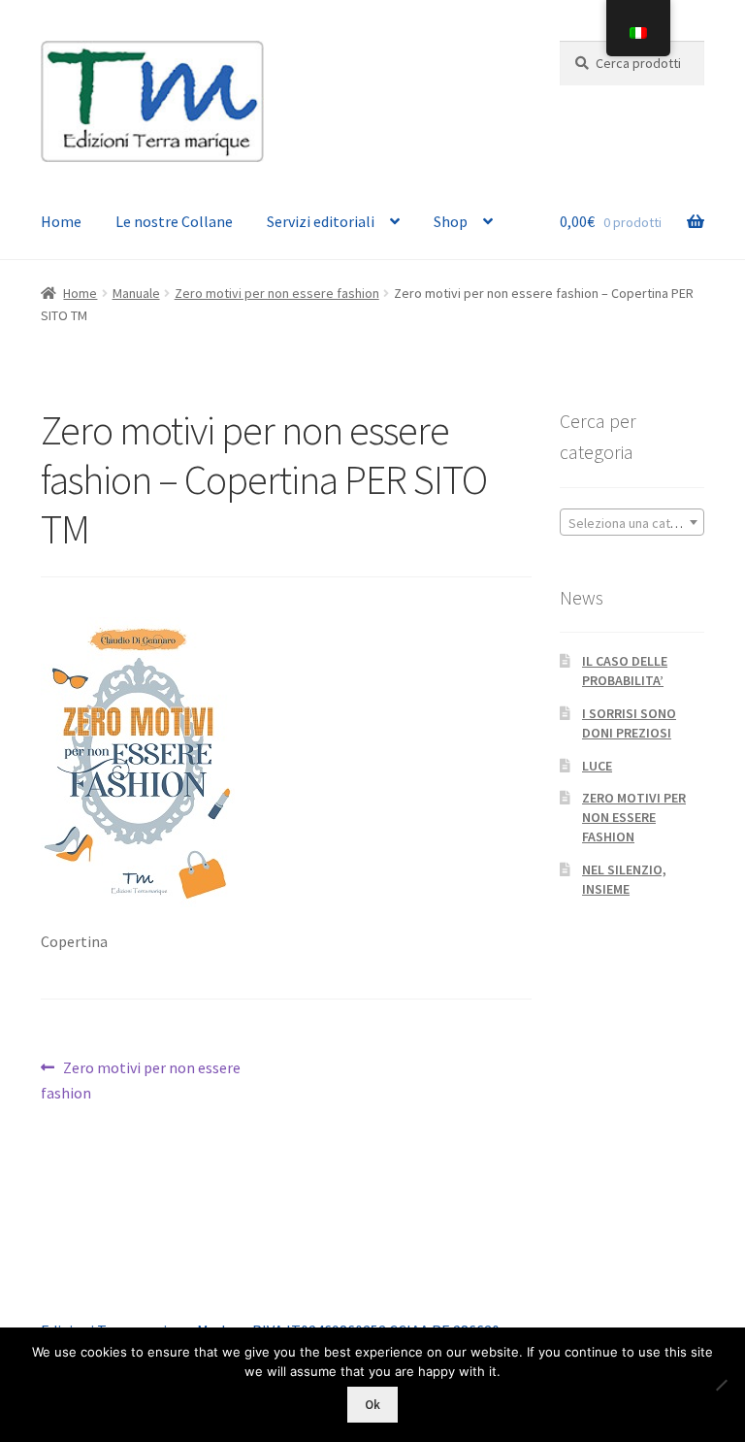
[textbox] (632, 523)
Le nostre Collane (174, 221)
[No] (720, 1384)
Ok (372, 1404)
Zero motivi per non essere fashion (277, 293)
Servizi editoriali (320, 221)
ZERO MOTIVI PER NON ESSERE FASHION (634, 817)
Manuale (136, 293)
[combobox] (632, 522)
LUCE (597, 765)
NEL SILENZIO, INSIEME (624, 879)
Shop (451, 221)
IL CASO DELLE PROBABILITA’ (624, 670)
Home (61, 221)
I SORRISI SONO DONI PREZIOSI (629, 723)
